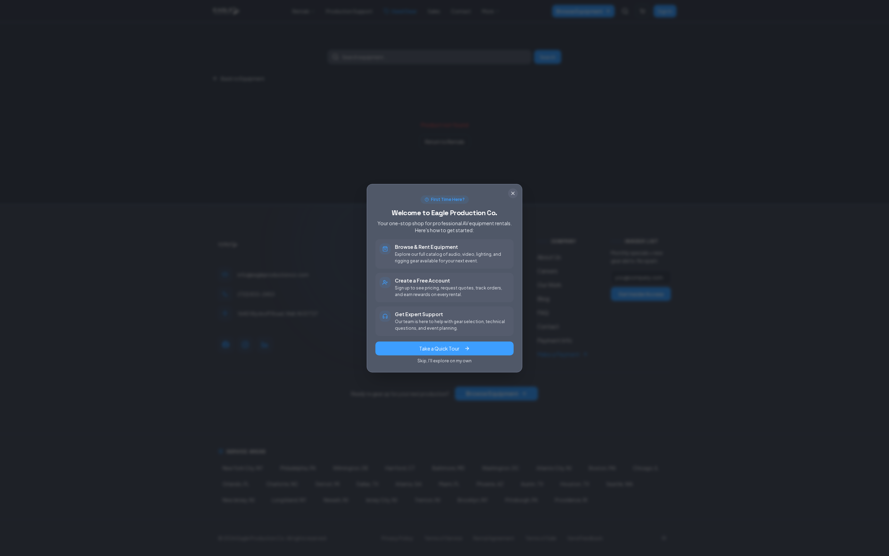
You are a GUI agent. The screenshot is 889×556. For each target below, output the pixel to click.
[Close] (513, 193)
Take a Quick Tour (439, 348)
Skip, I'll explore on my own (444, 360)
